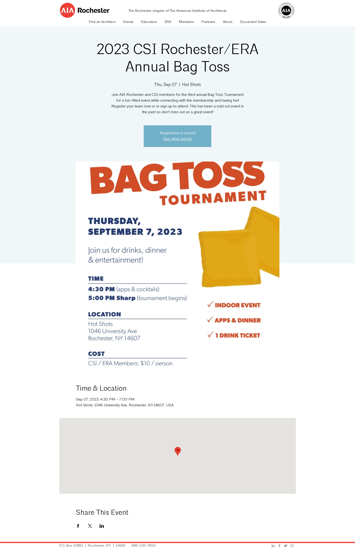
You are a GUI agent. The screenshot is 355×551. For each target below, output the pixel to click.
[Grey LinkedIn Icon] (273, 546)
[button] (128, 22)
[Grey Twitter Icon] (286, 546)
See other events (177, 139)
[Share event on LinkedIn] (101, 526)
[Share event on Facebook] (78, 526)
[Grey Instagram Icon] (292, 546)
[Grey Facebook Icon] (279, 546)
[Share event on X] (90, 526)
